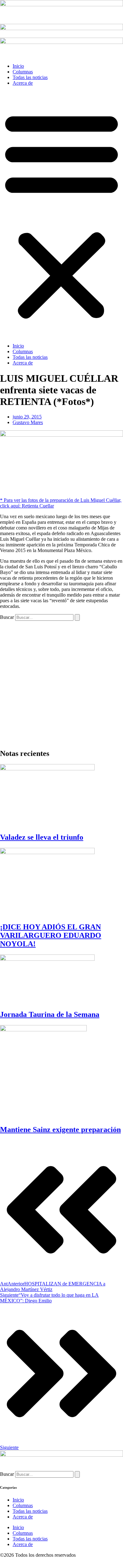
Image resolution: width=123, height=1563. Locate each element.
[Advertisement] (61, 682)
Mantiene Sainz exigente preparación (60, 1129)
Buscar (7, 617)
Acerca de (23, 83)
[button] (61, 214)
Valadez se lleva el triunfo (41, 837)
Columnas (23, 71)
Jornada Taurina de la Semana (49, 1014)
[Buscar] (77, 617)
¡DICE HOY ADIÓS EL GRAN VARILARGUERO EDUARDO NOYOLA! (50, 935)
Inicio (18, 66)
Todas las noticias (30, 77)
